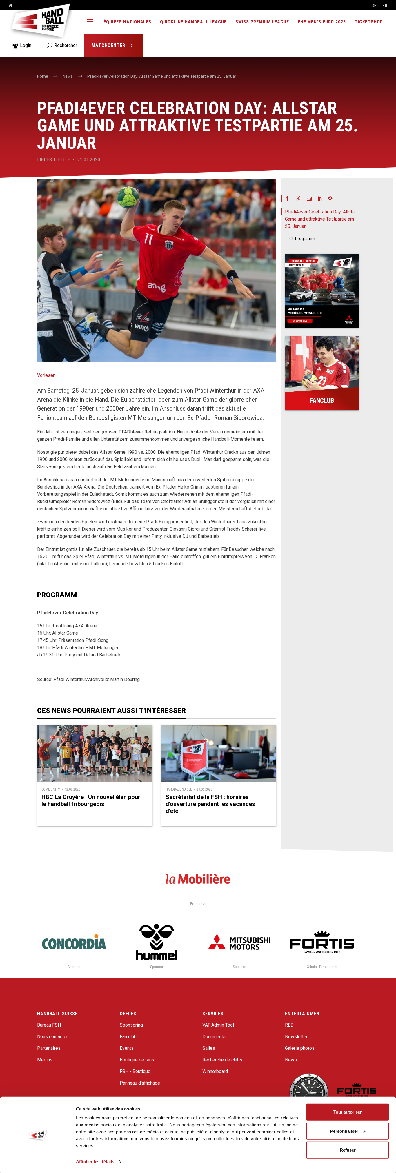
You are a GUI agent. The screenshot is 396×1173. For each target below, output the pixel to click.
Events (127, 1048)
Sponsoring (131, 1025)
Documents (214, 1036)
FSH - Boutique (135, 1071)
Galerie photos (300, 1048)
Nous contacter (52, 1036)
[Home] (8, 5)
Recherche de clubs (222, 1060)
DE (374, 5)
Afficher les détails (95, 1161)
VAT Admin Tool (218, 1025)
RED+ (290, 1025)
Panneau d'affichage (140, 1083)
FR (384, 5)
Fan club (128, 1036)
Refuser (348, 1149)
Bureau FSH (49, 1025)
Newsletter (296, 1036)
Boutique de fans (137, 1060)
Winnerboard (215, 1071)
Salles (208, 1048)
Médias (44, 1060)
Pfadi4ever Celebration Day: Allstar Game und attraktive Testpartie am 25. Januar (320, 219)
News (291, 1060)
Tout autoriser (347, 1112)
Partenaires (49, 1048)
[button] (90, 22)
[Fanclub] (322, 373)
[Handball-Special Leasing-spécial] (322, 291)
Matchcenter (109, 45)
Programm (305, 238)
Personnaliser (344, 1130)
